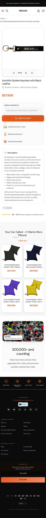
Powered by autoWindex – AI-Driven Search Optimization (27, 509)
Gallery (25, 426)
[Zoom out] (14, 73)
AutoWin (12, 509)
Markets (3, 426)
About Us (3, 422)
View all (23, 241)
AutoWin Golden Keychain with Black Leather (19, 22)
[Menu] (2, 10)
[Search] (8, 10)
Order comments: (11, 105)
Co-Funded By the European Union (23, 400)
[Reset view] (32, 73)
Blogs (2, 446)
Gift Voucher (4, 454)
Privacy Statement (28, 430)
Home (2, 19)
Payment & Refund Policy (8, 430)
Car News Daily (27, 446)
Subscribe (23, 479)
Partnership (26, 422)
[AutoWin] (23, 10)
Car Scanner (4, 450)
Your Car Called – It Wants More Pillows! (23, 233)
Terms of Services (6, 433)
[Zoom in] (26, 73)
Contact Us (26, 433)
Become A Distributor (29, 450)
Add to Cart (24, 118)
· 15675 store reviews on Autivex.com (27, 215)
